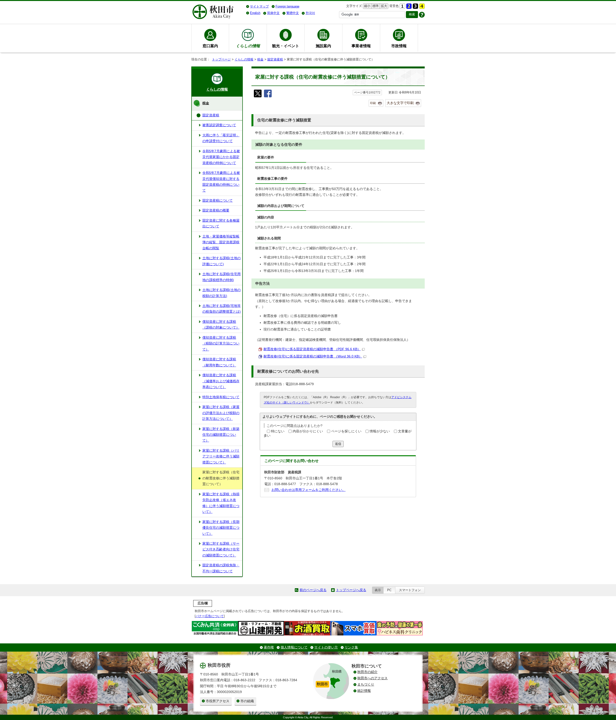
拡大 (383, 6)
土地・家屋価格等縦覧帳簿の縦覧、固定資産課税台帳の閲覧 (220, 242)
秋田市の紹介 (367, 672)
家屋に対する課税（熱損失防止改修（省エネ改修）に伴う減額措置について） (220, 503)
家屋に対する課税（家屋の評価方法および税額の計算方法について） (220, 413)
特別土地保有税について (220, 397)
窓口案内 (210, 46)
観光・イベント (285, 46)
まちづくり (365, 684)
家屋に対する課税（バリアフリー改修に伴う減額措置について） (220, 456)
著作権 (269, 647)
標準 (375, 6)
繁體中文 (292, 13)
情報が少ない (380, 431)
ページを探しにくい (346, 431)
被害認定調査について (219, 125)
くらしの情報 (244, 59)
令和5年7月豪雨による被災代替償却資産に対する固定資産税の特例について (221, 181)
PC (389, 590)
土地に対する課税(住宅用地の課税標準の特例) (221, 277)
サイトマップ (259, 6)
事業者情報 (361, 46)
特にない (277, 431)
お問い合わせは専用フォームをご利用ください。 (308, 490)
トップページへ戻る (351, 590)
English (255, 13)
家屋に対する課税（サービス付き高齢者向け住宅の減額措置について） (220, 549)
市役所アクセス (217, 701)
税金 (260, 59)
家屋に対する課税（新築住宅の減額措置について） (220, 435)
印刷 (373, 103)
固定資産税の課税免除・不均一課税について (220, 568)
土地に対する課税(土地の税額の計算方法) (221, 292)
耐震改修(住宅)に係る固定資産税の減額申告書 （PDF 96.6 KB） (312, 349)
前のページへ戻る (313, 590)
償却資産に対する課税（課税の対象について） (220, 324)
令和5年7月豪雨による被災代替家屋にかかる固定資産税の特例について (221, 157)
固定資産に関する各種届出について (220, 223)
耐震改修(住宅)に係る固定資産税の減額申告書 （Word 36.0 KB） (312, 356)
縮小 (366, 6)
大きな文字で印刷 (400, 103)
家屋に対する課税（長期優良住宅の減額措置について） (220, 527)
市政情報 (399, 46)
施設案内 (323, 46)
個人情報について (294, 647)
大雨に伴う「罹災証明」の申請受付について (220, 138)
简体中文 (273, 13)
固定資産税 (275, 59)
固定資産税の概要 (215, 210)
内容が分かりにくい (308, 431)
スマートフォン (410, 590)
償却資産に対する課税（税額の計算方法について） (220, 343)
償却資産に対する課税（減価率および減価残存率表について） (220, 381)
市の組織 (247, 701)
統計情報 (364, 691)
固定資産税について (217, 200)
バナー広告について (210, 616)
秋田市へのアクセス (372, 678)
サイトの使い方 (326, 647)
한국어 (310, 13)
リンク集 (351, 647)
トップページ (221, 59)
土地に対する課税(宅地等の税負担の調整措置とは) (221, 308)
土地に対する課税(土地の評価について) (221, 261)
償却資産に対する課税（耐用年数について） (219, 362)
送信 (338, 444)
